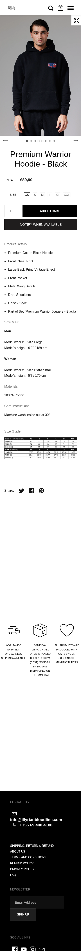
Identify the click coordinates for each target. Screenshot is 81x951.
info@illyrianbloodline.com (36, 819)
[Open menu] (71, 8)
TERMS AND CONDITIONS (28, 857)
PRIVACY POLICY (22, 869)
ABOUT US (17, 851)
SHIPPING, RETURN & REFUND (32, 845)
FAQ (13, 875)
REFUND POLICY (22, 863)
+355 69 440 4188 (36, 825)
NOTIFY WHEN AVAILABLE (41, 224)
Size (13, 194)
